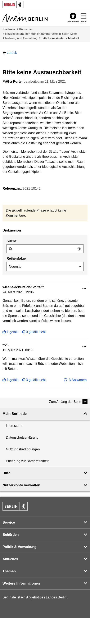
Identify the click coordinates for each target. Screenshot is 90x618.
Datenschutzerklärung (22, 437)
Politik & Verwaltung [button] (19, 547)
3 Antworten (78, 380)
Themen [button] (9, 571)
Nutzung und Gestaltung (21, 38)
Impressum (14, 425)
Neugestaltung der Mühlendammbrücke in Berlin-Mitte (41, 33)
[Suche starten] (79, 248)
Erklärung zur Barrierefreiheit (27, 461)
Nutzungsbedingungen (23, 449)
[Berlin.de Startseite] (15, 506)
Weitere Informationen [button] (21, 583)
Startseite (9, 29)
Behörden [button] (11, 535)
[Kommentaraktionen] (84, 288)
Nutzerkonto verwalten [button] (21, 485)
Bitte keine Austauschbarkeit (60, 38)
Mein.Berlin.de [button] (15, 414)
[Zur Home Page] (25, 17)
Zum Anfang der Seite (65, 402)
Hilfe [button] (6, 473)
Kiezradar (25, 29)
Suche (11, 241)
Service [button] (9, 522)
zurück (12, 52)
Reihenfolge (16, 258)
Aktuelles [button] (10, 559)
